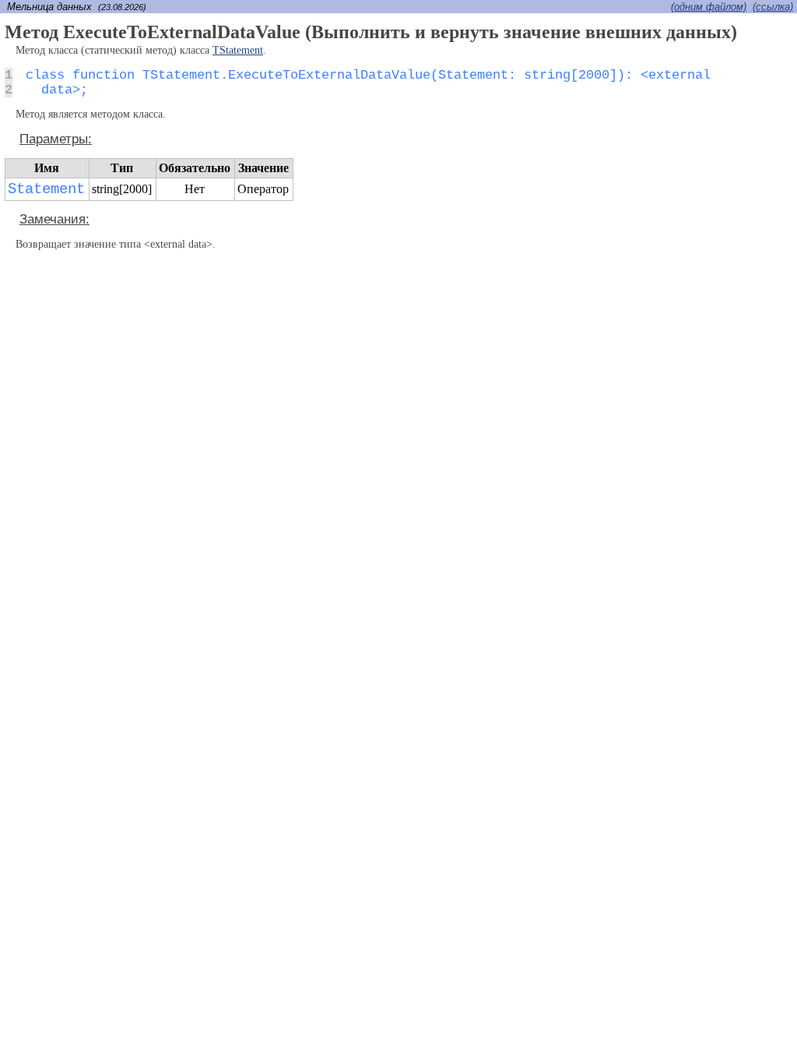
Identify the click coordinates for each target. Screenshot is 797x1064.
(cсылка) (773, 6)
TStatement (237, 50)
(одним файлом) (708, 6)
